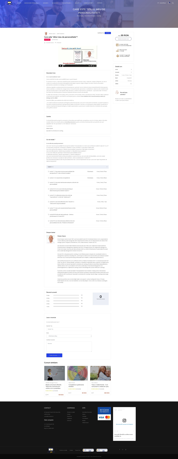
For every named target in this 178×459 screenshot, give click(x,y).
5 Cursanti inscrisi (50, 42)
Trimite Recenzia (53, 355)
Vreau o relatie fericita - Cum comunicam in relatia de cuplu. (100, 385)
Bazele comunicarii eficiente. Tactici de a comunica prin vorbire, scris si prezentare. (53, 386)
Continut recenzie (50, 339)
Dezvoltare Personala (90, 15)
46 (47, 394)
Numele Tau (49, 326)
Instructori (69, 420)
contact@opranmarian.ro (70, 122)
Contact (68, 414)
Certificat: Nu (101, 33)
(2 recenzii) (55, 390)
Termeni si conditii (71, 412)
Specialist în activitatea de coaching (54, 130)
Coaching (99, 15)
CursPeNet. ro (128, 438)
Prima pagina (80, 15)
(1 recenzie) (101, 389)
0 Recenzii (58, 42)
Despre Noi (69, 416)
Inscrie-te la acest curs (123, 39)
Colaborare (69, 418)
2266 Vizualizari (60, 33)
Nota (47, 333)
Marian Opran (52, 33)
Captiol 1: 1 (50, 167)
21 (70, 392)
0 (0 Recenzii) (55, 39)
